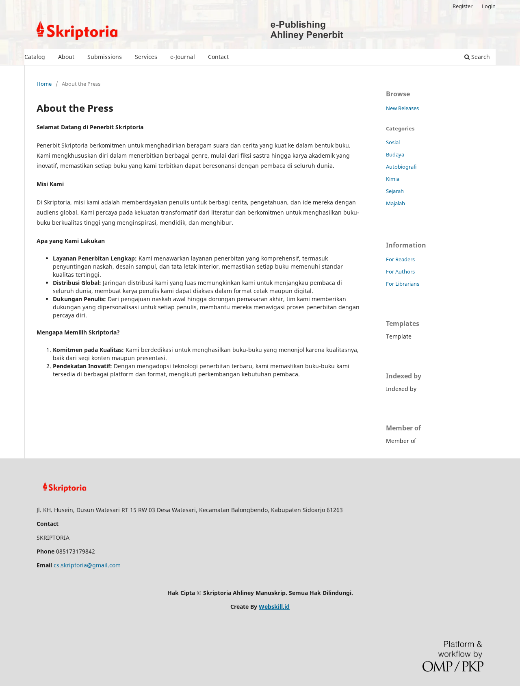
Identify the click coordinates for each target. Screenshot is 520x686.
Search (480, 57)
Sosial (393, 142)
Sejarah (395, 191)
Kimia (392, 178)
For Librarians (402, 283)
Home (44, 83)
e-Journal (182, 57)
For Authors (400, 271)
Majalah (395, 203)
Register (462, 6)
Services (146, 57)
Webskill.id (274, 606)
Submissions (104, 57)
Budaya (395, 154)
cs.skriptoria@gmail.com (87, 565)
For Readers (400, 259)
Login (489, 6)
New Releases (402, 108)
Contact (218, 57)
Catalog (34, 57)
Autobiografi (401, 166)
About (66, 57)
